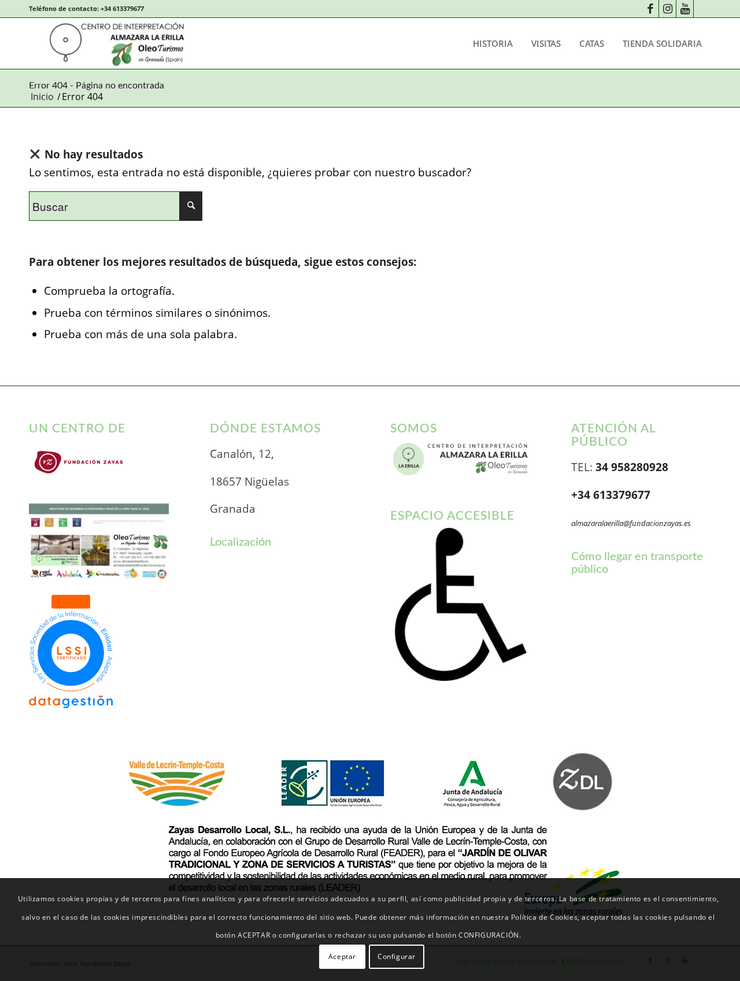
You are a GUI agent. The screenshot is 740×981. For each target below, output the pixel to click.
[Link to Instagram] (667, 8)
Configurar (397, 956)
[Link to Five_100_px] (702, 8)
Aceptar (342, 956)
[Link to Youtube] (684, 8)
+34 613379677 (122, 8)
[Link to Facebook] (650, 8)
